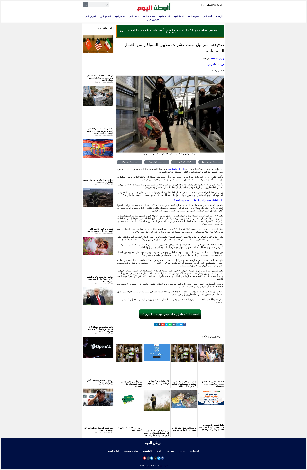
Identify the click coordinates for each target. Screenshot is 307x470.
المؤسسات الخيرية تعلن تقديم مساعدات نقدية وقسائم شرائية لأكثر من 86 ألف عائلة (184, 384)
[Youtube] (144, 458)
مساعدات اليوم (149, 16)
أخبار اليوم (208, 16)
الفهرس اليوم (91, 16)
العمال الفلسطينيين (176, 169)
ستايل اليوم (134, 16)
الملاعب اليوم (164, 16)
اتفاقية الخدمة (113, 451)
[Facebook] (162, 458)
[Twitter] (159, 458)
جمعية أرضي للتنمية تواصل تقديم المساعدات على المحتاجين (131, 384)
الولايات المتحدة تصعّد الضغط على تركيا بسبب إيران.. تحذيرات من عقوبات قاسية (100, 78)
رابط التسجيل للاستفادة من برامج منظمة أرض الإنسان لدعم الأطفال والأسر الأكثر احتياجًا (211, 427)
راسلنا (159, 451)
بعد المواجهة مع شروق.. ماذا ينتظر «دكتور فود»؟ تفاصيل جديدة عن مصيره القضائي (99, 279)
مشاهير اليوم (120, 16)
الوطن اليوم (194, 451)
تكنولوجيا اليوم (153, 20)
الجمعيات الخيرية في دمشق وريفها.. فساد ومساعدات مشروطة (213, 384)
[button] (184, 324)
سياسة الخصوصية (131, 451)
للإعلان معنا (147, 451)
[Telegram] (151, 458)
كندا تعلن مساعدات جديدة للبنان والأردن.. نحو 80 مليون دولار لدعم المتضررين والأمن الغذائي (100, 131)
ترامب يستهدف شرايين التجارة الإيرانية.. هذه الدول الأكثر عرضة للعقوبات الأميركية (100, 329)
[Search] (85, 4)
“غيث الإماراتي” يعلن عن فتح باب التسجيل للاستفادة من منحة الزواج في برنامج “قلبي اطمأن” (156, 433)
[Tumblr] (148, 458)
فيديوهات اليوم (193, 16)
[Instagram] (155, 458)
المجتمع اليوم (105, 16)
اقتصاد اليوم (178, 16)
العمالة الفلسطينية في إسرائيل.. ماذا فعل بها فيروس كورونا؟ (198, 200)
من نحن (182, 451)
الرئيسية (219, 16)
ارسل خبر (170, 451)
